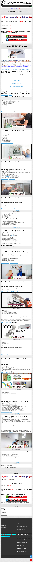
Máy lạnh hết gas (5, 372)
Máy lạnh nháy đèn (5, 111)
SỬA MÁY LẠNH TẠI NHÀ (16, 80)
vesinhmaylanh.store (12, 467)
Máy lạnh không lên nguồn (7, 226)
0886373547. (11, 432)
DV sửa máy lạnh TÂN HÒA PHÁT (21, 529)
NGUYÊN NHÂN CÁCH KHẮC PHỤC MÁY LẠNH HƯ (16, 87)
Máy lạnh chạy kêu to (6, 354)
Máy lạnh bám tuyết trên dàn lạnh (9, 263)
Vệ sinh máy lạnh (4, 426)
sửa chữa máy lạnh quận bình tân (17, 45)
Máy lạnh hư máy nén (6, 412)
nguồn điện (12, 235)
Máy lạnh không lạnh (6, 95)
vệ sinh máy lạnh (8, 176)
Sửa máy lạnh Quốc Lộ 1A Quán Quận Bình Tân (16, 46)
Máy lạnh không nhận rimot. (8, 179)
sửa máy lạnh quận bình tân (8, 465)
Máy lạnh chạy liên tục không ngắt (9, 291)
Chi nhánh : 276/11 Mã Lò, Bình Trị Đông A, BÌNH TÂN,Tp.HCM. (10, 69)
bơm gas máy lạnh (18, 75)
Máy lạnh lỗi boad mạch (7, 143)
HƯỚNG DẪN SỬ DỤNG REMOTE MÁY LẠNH (16, 86)
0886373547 (20, 8)
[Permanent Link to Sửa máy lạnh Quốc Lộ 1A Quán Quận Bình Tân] (16, 53)
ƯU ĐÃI (18, 523)
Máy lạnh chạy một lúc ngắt (8, 208)
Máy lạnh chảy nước (6, 322)
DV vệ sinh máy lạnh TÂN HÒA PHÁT (22, 526)
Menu (3, 6)
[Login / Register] (31, 6)
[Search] (30, 6)
